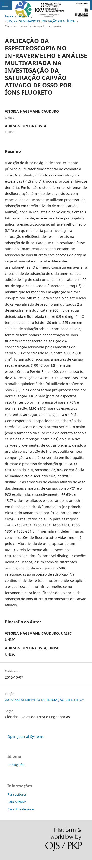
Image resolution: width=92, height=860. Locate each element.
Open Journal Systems (25, 736)
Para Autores (16, 802)
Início (9, 16)
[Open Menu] (5, 5)
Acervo (24, 16)
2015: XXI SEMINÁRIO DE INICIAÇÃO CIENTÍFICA (40, 21)
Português (15, 764)
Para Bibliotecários (20, 809)
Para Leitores (16, 794)
